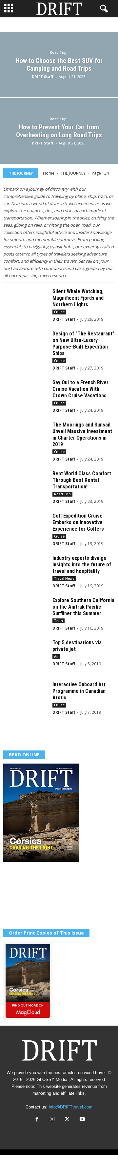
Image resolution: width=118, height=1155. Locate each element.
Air (24, 24)
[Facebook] (37, 1119)
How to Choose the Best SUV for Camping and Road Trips (59, 64)
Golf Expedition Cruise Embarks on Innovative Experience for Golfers (78, 522)
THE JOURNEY (73, 173)
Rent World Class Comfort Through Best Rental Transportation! (81, 480)
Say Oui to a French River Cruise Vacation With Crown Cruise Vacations (80, 389)
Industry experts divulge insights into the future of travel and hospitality (81, 564)
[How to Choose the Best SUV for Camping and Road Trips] (59, 78)
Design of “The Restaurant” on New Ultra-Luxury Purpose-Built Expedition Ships (83, 343)
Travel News (64, 578)
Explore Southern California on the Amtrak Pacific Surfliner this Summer (83, 606)
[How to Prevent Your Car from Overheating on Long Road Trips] (59, 144)
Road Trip (58, 52)
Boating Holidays (54, 24)
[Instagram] (52, 1119)
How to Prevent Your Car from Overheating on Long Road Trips (59, 131)
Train (58, 620)
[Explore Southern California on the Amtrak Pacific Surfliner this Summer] (25, 614)
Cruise (87, 24)
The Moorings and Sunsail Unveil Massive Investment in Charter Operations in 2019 (82, 434)
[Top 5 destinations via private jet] (25, 656)
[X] (67, 1119)
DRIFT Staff (42, 76)
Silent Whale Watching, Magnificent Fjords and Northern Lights (78, 298)
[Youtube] (81, 1119)
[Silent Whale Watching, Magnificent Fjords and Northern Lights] (25, 305)
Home (48, 173)
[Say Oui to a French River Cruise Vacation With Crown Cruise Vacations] (25, 396)
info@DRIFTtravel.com (70, 1107)
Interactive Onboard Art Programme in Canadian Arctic (79, 691)
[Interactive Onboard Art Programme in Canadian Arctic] (25, 698)
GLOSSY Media (52, 1079)
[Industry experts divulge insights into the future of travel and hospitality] (25, 571)
